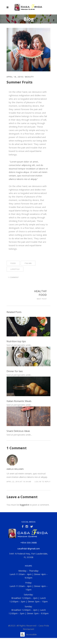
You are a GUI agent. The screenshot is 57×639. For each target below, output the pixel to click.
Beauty (29, 76)
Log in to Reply (42, 481)
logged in (24, 504)
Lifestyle (15, 269)
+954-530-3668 (28, 542)
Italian (28, 263)
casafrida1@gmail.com (28, 548)
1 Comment (13, 277)
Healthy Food (40, 293)
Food (13, 263)
